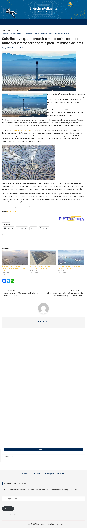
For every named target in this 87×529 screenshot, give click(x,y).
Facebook (26, 474)
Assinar (8, 509)
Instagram (50, 474)
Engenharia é (11, 211)
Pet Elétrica (9, 48)
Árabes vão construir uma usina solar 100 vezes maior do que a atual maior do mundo (15, 268)
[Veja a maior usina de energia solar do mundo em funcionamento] (43, 257)
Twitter (38, 474)
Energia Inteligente (43, 8)
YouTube (62, 474)
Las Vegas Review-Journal (22, 130)
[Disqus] (43, 361)
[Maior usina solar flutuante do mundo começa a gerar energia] (71, 257)
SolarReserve (35, 207)
